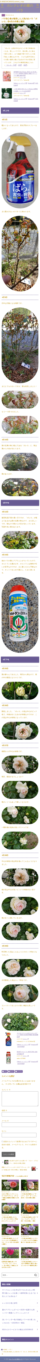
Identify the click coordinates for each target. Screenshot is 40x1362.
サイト (4, 1131)
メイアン (19, 1071)
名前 (4, 1110)
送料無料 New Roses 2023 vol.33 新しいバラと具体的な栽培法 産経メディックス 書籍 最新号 (25, 73)
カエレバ (22, 77)
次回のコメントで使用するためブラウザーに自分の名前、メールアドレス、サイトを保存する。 (19, 1144)
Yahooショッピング (20, 83)
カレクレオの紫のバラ (20, 8)
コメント (6, 1090)
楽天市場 (20, 1046)
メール (5, 1121)
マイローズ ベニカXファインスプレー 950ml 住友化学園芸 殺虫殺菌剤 (27, 1035)
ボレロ (12, 1071)
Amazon (30, 83)
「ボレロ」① (10, 65)
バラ (3, 15)
